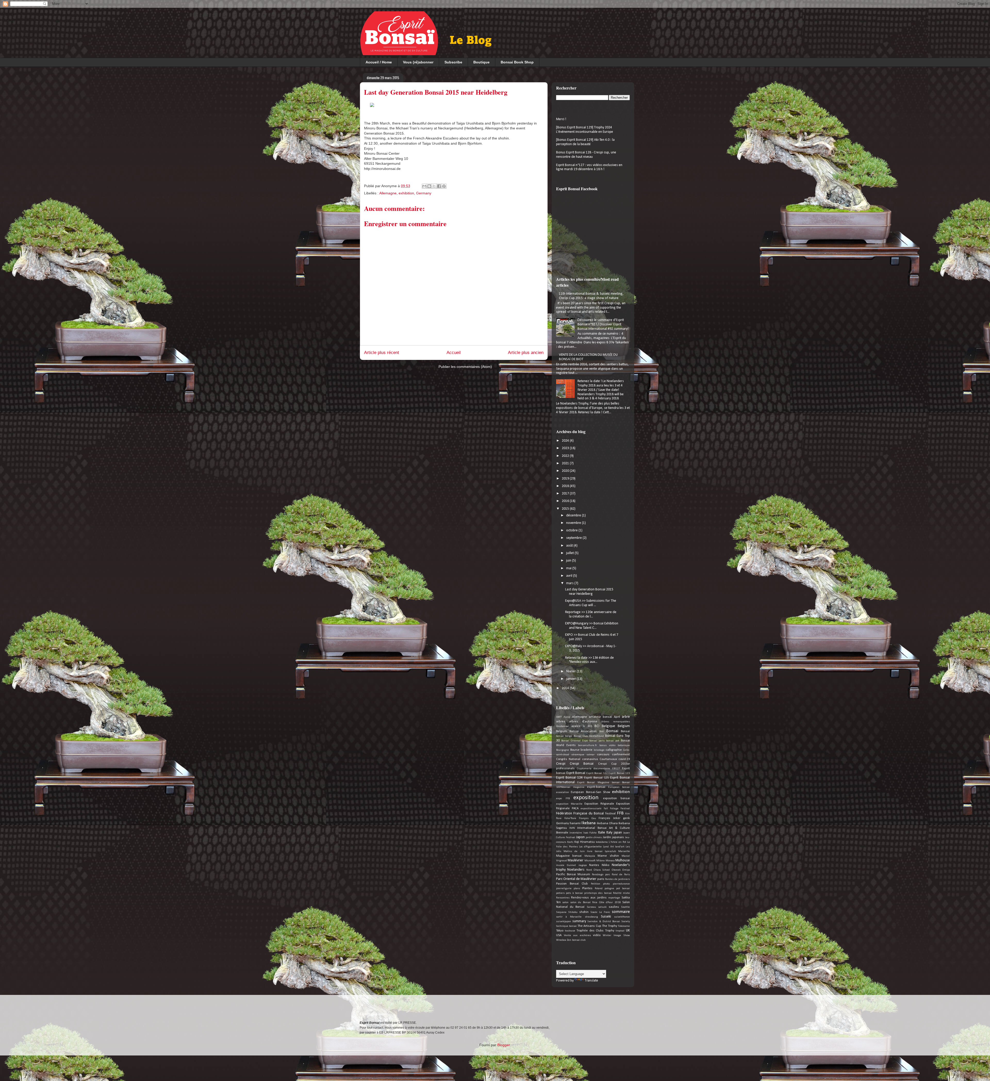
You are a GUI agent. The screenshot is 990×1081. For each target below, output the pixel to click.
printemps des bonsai (598, 893)
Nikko (605, 865)
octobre (572, 530)
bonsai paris (597, 740)
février (571, 671)
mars (570, 583)
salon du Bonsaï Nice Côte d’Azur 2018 (595, 902)
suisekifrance (622, 916)
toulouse (570, 930)
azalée (576, 726)
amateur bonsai (600, 717)
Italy (609, 833)
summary (579, 921)
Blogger (503, 1045)
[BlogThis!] (429, 186)
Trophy (609, 930)
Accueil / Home (379, 62)
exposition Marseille (569, 804)
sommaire (621, 912)
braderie (586, 750)
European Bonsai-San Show (590, 792)
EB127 (616, 768)
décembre (574, 515)
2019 (566, 479)
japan (618, 833)
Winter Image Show (616, 935)
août (570, 546)
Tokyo (559, 930)
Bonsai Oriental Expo (574, 740)
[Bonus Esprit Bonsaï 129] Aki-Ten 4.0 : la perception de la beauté (585, 142)
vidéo (596, 935)
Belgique (608, 726)
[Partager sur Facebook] (439, 186)
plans (577, 888)
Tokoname (624, 926)
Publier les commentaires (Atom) (465, 367)
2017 (566, 494)
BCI (597, 726)
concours (603, 754)
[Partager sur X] (434, 186)
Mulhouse (622, 860)
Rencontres (563, 897)
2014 (566, 688)
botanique (624, 745)
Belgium (624, 726)
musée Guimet (566, 865)
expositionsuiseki (591, 808)
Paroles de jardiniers (617, 879)
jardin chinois (594, 837)
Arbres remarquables (615, 721)
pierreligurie (564, 888)
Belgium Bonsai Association (576, 731)
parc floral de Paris (617, 874)
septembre (574, 538)
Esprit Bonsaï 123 (619, 773)
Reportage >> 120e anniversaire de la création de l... (590, 614)
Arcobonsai (562, 726)
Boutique (481, 62)
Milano (600, 860)
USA (559, 935)
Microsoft (590, 860)
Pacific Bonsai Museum (573, 874)
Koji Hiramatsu (584, 842)
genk (626, 818)
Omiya (626, 870)
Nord (589, 870)
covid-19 (624, 759)
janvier (571, 679)
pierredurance (621, 883)
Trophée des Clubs (590, 930)
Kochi (570, 842)
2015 (566, 509)
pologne (609, 888)
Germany (423, 193)
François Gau (587, 818)
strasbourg (591, 916)
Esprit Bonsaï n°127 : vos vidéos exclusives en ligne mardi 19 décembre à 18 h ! (589, 167)
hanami (575, 823)
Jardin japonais (613, 837)
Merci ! (561, 119)
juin (569, 561)
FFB (620, 813)
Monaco (610, 860)
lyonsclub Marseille (617, 851)
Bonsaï (625, 731)
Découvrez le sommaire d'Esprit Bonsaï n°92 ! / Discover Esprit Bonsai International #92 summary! (603, 324)
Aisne (567, 717)
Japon (580, 837)
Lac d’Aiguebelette (590, 846)
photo (606, 883)
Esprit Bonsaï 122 (597, 773)
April (617, 717)
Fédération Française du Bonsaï (580, 813)
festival (610, 813)
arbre (626, 717)
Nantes (594, 865)
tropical (620, 930)
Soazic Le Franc (600, 912)
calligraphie (614, 750)
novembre (574, 523)
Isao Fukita (590, 832)
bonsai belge (564, 736)
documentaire (601, 768)
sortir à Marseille (569, 916)
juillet (570, 553)
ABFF (559, 717)
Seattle (625, 907)
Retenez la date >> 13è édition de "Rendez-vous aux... (589, 660)
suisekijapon (563, 921)
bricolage (599, 750)
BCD (590, 726)
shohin (584, 912)
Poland (599, 888)
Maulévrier (575, 860)
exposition (586, 798)
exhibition (406, 193)
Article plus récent (381, 352)
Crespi (560, 764)
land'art (619, 846)
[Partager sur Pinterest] (444, 186)
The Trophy (609, 926)
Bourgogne (562, 750)
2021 (566, 463)
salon (565, 902)
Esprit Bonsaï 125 (596, 777)
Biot (601, 731)
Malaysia (589, 856)
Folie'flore (570, 818)
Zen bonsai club (576, 940)
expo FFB (563, 798)
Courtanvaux (608, 759)
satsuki (602, 907)
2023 (566, 448)
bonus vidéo (607, 745)
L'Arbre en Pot (617, 842)
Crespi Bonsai (581, 764)
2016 (566, 501)
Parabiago (597, 874)
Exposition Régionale (599, 803)
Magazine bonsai (569, 855)
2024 (566, 441)
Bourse (575, 750)
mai (569, 568)
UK (628, 931)
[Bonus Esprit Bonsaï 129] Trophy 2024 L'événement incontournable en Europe (584, 130)
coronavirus (590, 759)
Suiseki (606, 917)
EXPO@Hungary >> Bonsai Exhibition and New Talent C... (591, 626)
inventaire (576, 832)
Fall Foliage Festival (617, 808)
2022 (566, 456)
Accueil (454, 352)
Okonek (616, 870)
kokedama (602, 842)
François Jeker (609, 818)
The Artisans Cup (589, 926)
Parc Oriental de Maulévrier (576, 879)
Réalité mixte (621, 893)
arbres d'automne (583, 721)
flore (559, 818)
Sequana (561, 912)
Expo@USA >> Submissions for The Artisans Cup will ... (590, 603)
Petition (595, 883)
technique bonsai (566, 926)
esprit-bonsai (596, 787)
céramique (578, 754)
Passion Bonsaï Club (572, 883)
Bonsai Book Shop (517, 62)
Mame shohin (608, 855)
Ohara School (601, 870)
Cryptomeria (584, 768)
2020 (566, 471)
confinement (621, 754)
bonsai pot (612, 740)
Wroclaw (561, 940)
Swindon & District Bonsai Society (608, 921)
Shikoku (573, 912)
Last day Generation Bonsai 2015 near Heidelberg (589, 592)
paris (600, 879)
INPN (572, 828)
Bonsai (612, 731)
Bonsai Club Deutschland (589, 736)
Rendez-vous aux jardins (588, 897)
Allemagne (388, 193)
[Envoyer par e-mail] (424, 186)
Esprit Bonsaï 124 (569, 778)
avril (569, 576)
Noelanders (575, 870)
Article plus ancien (525, 352)
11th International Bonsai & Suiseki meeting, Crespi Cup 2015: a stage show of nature (591, 296)
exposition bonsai (616, 798)
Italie (601, 833)
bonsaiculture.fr (587, 745)
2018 (566, 486)
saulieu (614, 907)
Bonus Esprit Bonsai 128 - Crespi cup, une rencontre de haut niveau (586, 155)
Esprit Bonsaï (575, 773)
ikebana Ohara (607, 823)
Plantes (587, 888)
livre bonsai (595, 851)
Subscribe (453, 62)
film (627, 813)
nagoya (583, 865)
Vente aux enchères (577, 935)
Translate (591, 981)
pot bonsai (623, 888)
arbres (560, 721)
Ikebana (588, 823)
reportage (614, 897)
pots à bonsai (574, 893)
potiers (560, 893)
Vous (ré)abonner (418, 62)
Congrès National (568, 759)
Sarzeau (591, 907)
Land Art (608, 846)
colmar (591, 754)
